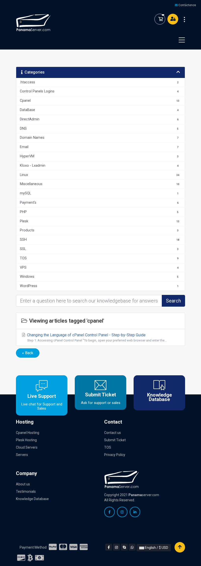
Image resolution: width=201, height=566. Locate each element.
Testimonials (26, 491)
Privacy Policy (114, 455)
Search (173, 301)
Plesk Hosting (26, 440)
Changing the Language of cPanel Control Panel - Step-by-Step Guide (96, 337)
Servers (22, 455)
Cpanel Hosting (27, 433)
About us (23, 484)
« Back (27, 353)
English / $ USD (156, 548)
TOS (107, 447)
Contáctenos (187, 5)
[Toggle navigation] (179, 40)
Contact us (112, 433)
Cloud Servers (27, 447)
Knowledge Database (32, 499)
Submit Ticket (115, 440)
